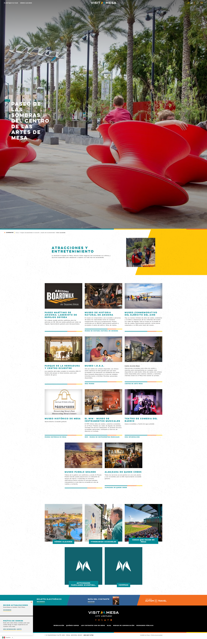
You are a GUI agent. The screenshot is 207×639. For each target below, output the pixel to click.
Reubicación (59, 625)
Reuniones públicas (144, 625)
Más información (9, 629)
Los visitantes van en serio (93, 625)
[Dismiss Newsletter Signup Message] (31, 602)
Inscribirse (41, 601)
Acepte (19, 629)
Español (8, 637)
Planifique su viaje (11, 3)
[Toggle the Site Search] (197, 3)
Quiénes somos (72, 625)
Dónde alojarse (26, 3)
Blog (109, 625)
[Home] (103, 2)
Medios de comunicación (123, 625)
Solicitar (91, 601)
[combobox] (8, 637)
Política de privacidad (156, 635)
